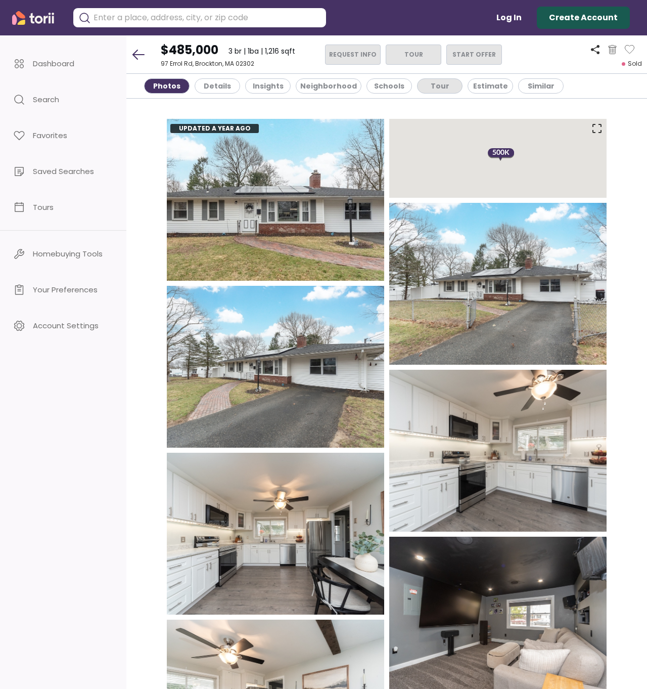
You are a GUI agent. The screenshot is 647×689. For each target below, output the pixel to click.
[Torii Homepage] (37, 18)
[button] (63, 63)
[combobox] (207, 18)
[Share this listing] (595, 49)
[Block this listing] (612, 49)
